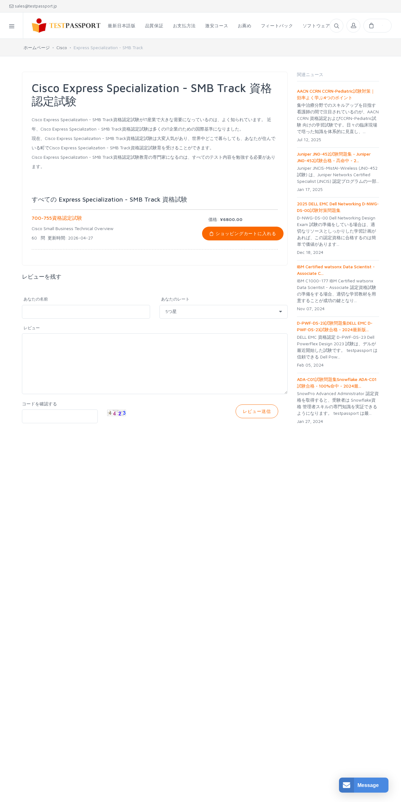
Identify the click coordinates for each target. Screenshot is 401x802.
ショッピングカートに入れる (245, 233)
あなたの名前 (35, 298)
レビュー (31, 327)
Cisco (61, 47)
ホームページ (36, 47)
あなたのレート (175, 298)
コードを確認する (39, 403)
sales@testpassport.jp (35, 5)
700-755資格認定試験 (57, 218)
